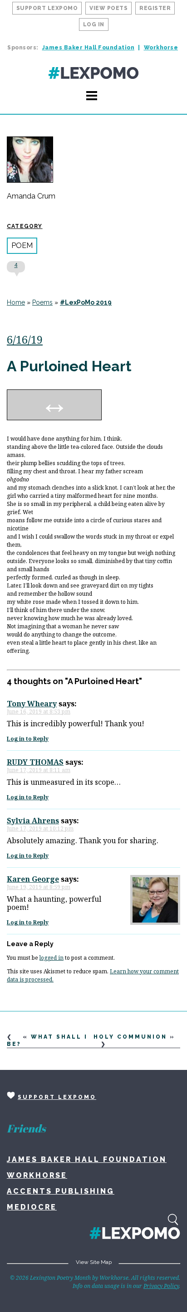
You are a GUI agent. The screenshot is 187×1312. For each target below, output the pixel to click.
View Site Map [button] (94, 1262)
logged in (51, 958)
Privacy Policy (161, 1286)
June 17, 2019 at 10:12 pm (40, 828)
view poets (108, 8)
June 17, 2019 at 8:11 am (38, 770)
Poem (22, 245)
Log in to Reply (28, 739)
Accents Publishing (60, 1191)
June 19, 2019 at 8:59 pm (38, 887)
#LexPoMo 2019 (86, 302)
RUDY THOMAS (35, 762)
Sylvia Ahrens (33, 821)
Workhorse (161, 47)
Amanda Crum (31, 196)
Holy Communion (130, 1037)
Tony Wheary (32, 704)
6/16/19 (25, 339)
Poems (42, 302)
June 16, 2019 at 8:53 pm (38, 711)
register (155, 8)
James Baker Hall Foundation (88, 47)
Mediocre (32, 1207)
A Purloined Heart (69, 366)
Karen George (33, 879)
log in (93, 24)
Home (16, 302)
